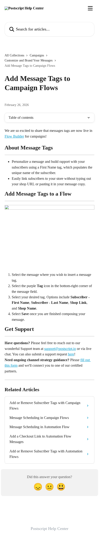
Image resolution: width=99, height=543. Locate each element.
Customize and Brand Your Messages (28, 60)
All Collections (14, 55)
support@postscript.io (60, 349)
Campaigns (37, 55)
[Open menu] (90, 8)
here (71, 354)
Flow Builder (14, 136)
